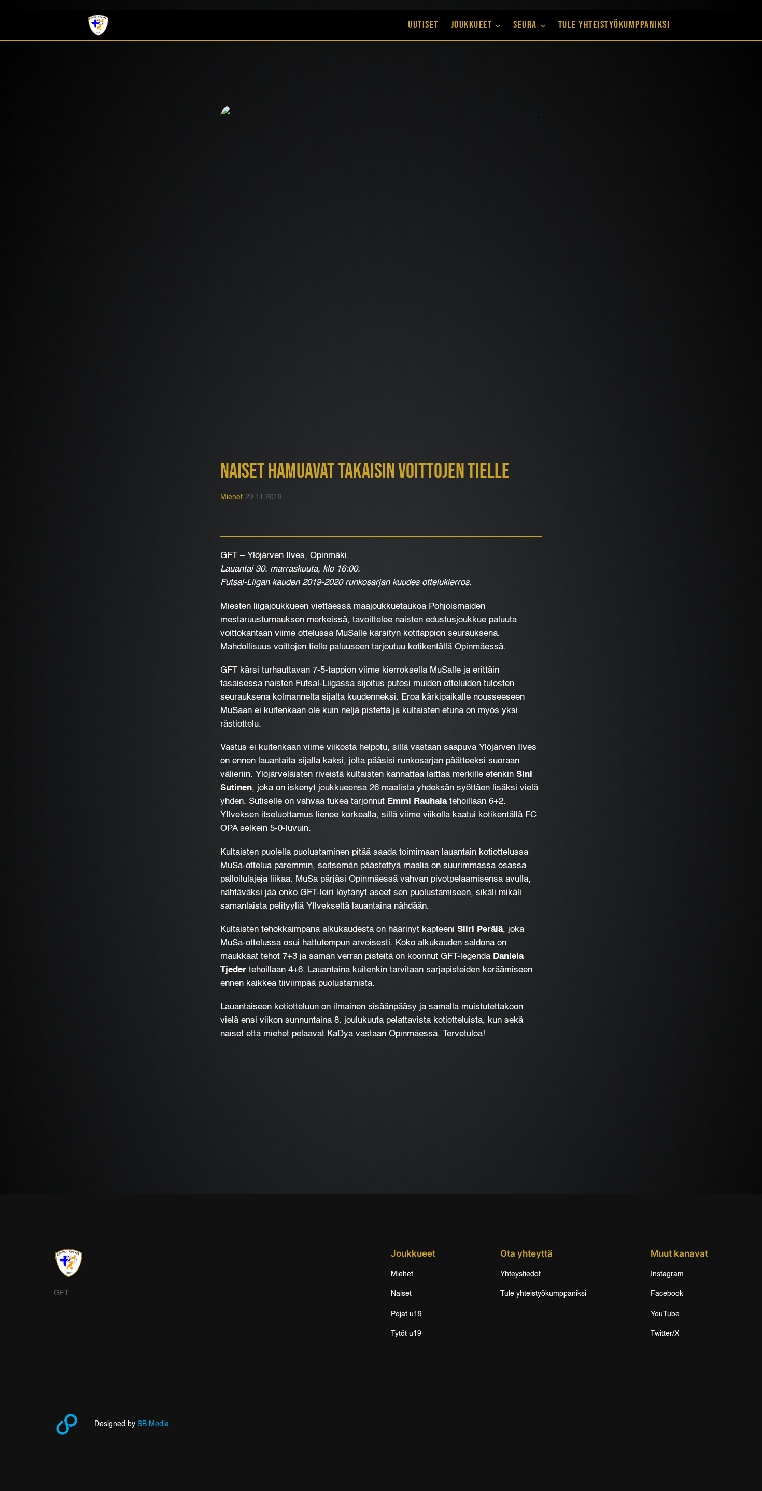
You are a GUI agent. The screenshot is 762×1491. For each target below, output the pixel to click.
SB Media (153, 1424)
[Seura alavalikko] (543, 25)
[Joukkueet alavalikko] (498, 25)
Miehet (231, 497)
